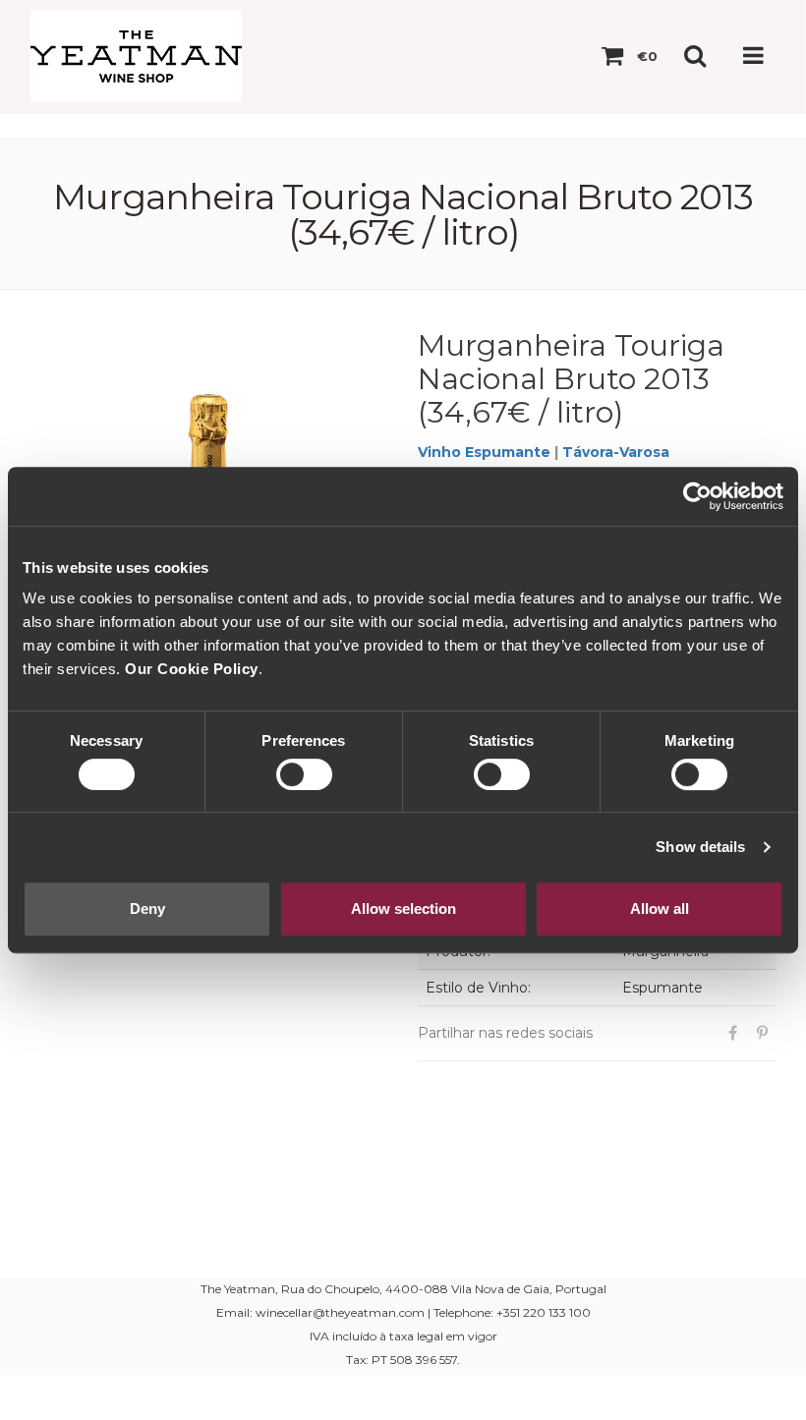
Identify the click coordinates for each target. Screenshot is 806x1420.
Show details (700, 846)
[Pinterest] (762, 1033)
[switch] (304, 774)
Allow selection (403, 908)
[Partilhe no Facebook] (732, 1033)
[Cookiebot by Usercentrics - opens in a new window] (697, 496)
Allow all (659, 908)
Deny (147, 908)
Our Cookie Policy (192, 668)
